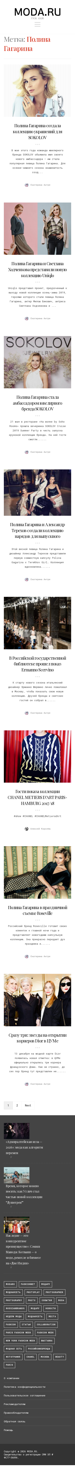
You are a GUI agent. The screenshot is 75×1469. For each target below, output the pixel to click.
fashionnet (28, 1284)
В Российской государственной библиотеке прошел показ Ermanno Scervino (37, 664)
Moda (61, 1300)
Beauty (59, 1357)
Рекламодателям (14, 1404)
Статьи (26, 1324)
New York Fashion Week (20, 1340)
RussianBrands (15, 1308)
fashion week (45, 1332)
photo (32, 1300)
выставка (46, 1340)
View (35, 90)
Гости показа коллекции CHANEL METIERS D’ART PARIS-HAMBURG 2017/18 (37, 797)
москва (45, 1357)
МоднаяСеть (13, 1292)
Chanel (31, 1357)
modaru (10, 1284)
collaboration (46, 1324)
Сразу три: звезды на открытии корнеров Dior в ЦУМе (37, 1038)
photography (14, 1300)
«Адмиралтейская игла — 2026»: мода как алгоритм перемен (24, 1147)
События (47, 1300)
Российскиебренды (39, 1349)
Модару (35, 1308)
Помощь (8, 1430)
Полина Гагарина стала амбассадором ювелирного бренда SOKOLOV (37, 403)
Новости (51, 1308)
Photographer (54, 1292)
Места (52, 1316)
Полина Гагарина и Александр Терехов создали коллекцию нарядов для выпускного (37, 530)
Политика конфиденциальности (24, 1386)
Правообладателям (16, 1412)
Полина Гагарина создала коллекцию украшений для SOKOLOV (37, 131)
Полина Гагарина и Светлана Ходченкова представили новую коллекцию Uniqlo (37, 269)
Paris (9, 1365)
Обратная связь (14, 1421)
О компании (11, 1378)
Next (28, 1105)
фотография (13, 1357)
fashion (11, 1324)
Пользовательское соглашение (24, 1395)
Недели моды (14, 1316)
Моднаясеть (35, 1316)
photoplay (33, 1292)
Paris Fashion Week (18, 1332)
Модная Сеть (14, 1349)
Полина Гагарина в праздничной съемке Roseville (37, 910)
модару (45, 1284)
